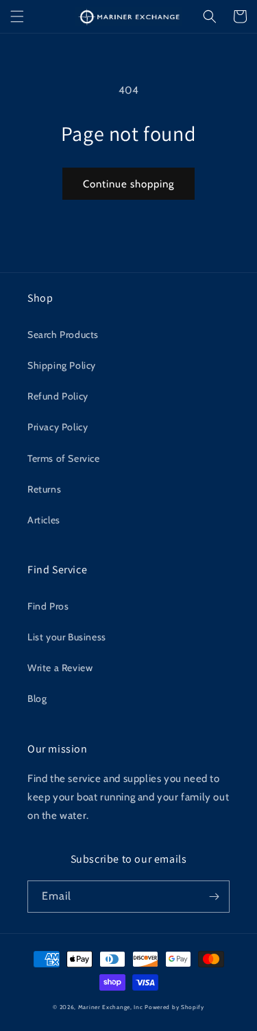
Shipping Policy (61, 365)
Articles (43, 520)
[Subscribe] (214, 896)
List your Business (66, 637)
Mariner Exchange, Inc (110, 1007)
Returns (44, 489)
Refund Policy (57, 396)
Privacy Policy (57, 427)
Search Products (63, 334)
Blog (37, 698)
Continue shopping (128, 184)
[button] (17, 16)
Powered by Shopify (174, 1007)
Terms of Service (63, 458)
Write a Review (60, 668)
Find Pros (48, 606)
